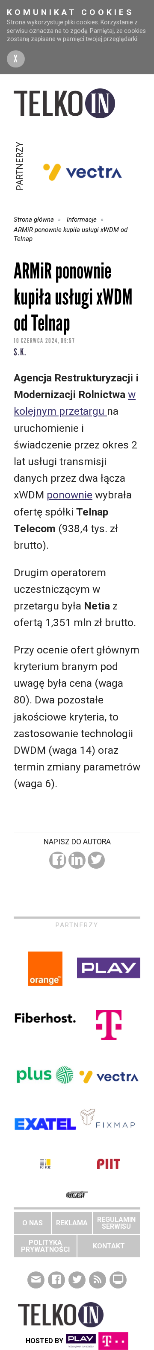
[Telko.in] (77, 103)
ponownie (69, 495)
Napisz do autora (77, 842)
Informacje (82, 219)
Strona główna (34, 219)
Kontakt (109, 1246)
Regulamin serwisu (116, 1222)
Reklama (72, 1223)
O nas (32, 1223)
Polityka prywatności (45, 1246)
